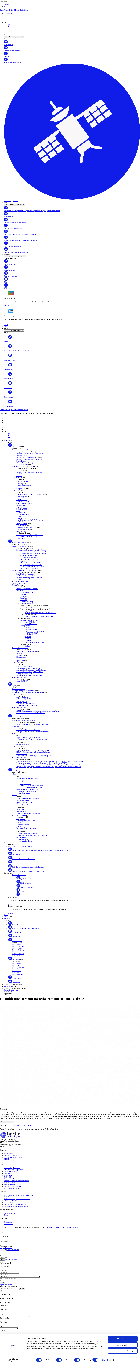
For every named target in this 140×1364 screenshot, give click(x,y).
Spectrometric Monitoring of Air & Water (29, 672)
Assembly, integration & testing (26, 833)
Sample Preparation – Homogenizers (24, 450)
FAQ (5, 288)
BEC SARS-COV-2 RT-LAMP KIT (28, 537)
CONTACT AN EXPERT (23, 1125)
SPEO (22, 780)
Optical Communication (24, 782)
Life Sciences (8, 45)
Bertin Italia (16, 972)
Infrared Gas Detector (11, 1179)
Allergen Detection (22, 529)
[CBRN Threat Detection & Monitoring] (6, 250)
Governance (8, 369)
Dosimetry (19, 590)
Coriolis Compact (22, 481)
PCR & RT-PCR (21, 509)
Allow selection (122, 1345)
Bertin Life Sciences (18, 950)
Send (2, 1259)
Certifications (8, 406)
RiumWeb (23, 600)
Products (7, 440)
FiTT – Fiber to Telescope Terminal (32, 787)
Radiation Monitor (10, 1182)
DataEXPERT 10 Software (29, 559)
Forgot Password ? (6, 1248)
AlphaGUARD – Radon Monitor (31, 565)
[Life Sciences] (6, 43)
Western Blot (20, 513)
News (6, 915)
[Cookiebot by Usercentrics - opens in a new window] (13, 1360)
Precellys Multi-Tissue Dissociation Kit (29, 459)
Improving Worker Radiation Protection (29, 675)
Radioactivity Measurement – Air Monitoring (31, 670)
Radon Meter (8, 1175)
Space (14, 774)
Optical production (22, 839)
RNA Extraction (21, 500)
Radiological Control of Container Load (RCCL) (40, 613)
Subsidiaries (8, 388)
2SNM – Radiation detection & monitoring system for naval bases (37, 711)
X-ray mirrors (20, 819)
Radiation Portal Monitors (24, 603)
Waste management (18, 583)
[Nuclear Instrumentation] (6, 49)
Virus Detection (21, 525)
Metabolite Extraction (23, 501)
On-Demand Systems (19, 531)
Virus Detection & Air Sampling (26, 705)
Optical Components (23, 793)
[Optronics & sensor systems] (6, 227)
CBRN (6, 57)
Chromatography (21, 518)
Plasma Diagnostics (22, 800)
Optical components (22, 744)
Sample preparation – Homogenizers (16, 1206)
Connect (3, 1250)
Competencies (16, 830)
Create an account (13, 1250)
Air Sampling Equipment (12, 1168)
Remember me (7, 1246)
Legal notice (49, 1227)
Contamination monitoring (29, 620)
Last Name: (3, 1310)
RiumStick (28, 637)
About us (7, 342)
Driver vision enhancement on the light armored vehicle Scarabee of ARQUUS (42, 763)
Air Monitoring (17, 477)
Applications (16, 490)
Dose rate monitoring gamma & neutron (29, 578)
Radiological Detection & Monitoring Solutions (27, 692)
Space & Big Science (11, 201)
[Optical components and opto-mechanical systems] (6, 233)
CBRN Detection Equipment (13, 1170)
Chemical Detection (18, 689)
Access (10, 904)
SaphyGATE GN (30, 611)
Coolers (18, 826)
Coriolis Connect (21, 487)
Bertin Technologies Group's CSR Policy (17, 351)
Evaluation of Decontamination (26, 527)
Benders (19, 822)
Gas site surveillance (10, 1202)
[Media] (6, 280)
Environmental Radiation (12, 1188)
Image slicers (20, 809)
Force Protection (21, 754)
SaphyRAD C (29, 622)
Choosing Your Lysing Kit (24, 503)
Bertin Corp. (16, 965)
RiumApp (23, 598)
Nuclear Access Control (24, 666)
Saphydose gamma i (27, 592)
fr (8, 26)
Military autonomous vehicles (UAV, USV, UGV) (32, 750)
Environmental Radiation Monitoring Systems (31, 550)
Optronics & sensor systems (13, 228)
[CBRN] (6, 55)
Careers (6, 5)
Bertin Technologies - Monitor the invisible (14, 10)
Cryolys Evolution (22, 465)
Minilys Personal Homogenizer (26, 463)
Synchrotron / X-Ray (19, 815)
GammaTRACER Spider (28, 555)
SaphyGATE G (30, 607)
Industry (3, 1326)
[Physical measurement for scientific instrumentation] (6, 238)
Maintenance (20, 657)
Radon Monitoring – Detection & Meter (29, 563)
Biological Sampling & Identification (24, 691)
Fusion (14, 795)
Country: (3, 1314)
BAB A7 (19, 579)
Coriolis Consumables (23, 485)
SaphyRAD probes (31, 624)
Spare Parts (20, 661)
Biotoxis (19, 476)
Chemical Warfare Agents (12, 1186)
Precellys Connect (22, 455)
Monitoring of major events (25, 703)
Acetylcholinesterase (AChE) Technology (29, 494)
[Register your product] (6, 274)
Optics (14, 733)
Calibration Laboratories (20, 581)
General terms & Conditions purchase (66, 1227)
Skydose (23, 594)
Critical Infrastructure (23, 700)
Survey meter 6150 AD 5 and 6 (35, 631)
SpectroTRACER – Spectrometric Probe (33, 552)
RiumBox (23, 596)
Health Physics (17, 585)
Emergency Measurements (25, 674)
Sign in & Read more (7, 1122)
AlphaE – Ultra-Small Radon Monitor (32, 566)
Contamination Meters (11, 990)
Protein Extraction (22, 498)
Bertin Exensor (17, 948)
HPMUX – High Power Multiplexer (32, 785)
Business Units (9, 378)
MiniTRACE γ (29, 635)
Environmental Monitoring (21, 546)
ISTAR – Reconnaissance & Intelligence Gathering (33, 752)
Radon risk (7, 1177)
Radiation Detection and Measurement (16, 1181)
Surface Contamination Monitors (27, 589)
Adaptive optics (25, 784)
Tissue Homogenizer (10, 1171)
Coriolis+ (19, 483)
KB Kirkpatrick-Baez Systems (26, 821)
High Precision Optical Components (28, 798)
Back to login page (11, 1259)
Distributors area (9, 270)
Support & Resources (19, 875)
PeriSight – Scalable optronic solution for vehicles (32, 732)
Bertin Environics (18, 946)
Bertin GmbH (16, 971)
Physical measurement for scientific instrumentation (20, 240)
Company (3, 1330)
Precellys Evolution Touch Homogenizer (29, 453)
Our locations (8, 397)
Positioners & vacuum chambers (26, 828)
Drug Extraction (21, 505)
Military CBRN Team (23, 698)
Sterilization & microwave (12, 246)
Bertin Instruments (18, 952)
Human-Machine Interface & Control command (31, 835)
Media (6, 282)
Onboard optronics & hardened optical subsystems (32, 739)
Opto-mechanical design (24, 841)
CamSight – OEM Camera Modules (28, 730)
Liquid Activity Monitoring (25, 574)
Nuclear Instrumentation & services (15, 223)
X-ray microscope (22, 804)
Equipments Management (24, 659)
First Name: (4, 1306)
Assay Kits (19, 470)
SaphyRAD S (29, 627)
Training (19, 653)
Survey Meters (25, 626)
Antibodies (19, 474)
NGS (18, 511)
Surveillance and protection (13, 1157)
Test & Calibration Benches (25, 802)
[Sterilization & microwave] (6, 244)
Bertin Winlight (17, 955)
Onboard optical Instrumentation (26, 791)
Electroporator (21, 538)
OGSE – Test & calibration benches (28, 737)
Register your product (11, 276)
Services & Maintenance (20, 648)
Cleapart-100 (20, 489)
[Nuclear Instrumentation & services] (6, 221)
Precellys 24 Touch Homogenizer (27, 457)
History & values (9, 360)
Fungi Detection (21, 524)
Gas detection (8, 1173)
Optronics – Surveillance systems (15, 1204)
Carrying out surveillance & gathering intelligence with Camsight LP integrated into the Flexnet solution (49, 761)
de (9, 28)
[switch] (59, 1360)
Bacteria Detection (22, 496)
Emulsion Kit (20, 507)
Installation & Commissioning (26, 651)
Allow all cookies (123, 1339)
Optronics (15, 726)
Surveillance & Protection (12, 62)
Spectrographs (21, 811)
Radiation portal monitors (12, 1197)
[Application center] (6, 262)
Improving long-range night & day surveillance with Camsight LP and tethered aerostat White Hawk (48, 767)
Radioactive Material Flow (12, 1184)
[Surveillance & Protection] (6, 61)
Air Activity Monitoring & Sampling (28, 576)
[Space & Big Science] (72, 199)
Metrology (19, 655)
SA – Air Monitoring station (29, 557)
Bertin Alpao (16, 944)
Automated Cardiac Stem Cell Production (29, 535)
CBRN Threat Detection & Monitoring (16, 252)
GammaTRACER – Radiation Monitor (33, 554)
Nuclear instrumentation (12, 1155)
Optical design (21, 837)
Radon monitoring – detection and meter (17, 1199)
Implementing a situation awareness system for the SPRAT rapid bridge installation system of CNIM (48, 765)
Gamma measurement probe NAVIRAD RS (30, 713)
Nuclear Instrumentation (12, 51)
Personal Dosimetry (26, 602)
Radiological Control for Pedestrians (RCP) (39, 616)
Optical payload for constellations (27, 778)
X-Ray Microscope (22, 824)
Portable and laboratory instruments (36, 642)
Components (16, 741)
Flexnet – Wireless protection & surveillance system (33, 724)
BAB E (22, 561)
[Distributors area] (6, 268)
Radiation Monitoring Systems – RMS (24, 570)
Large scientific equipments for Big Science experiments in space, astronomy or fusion (32, 211)
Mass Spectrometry (22, 514)
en (9, 24)
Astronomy (16, 806)
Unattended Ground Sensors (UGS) (23, 720)
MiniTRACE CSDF (31, 633)
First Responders (21, 702)
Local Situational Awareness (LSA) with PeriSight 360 (34, 756)
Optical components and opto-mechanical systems (20, 234)
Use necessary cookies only (123, 1351)
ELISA (18, 516)
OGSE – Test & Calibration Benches (28, 789)
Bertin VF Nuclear (18, 954)
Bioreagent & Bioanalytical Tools (23, 466)
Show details (106, 1360)
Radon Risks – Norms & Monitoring (28, 668)
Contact (6, 917)
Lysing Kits (20, 461)
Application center (10, 264)
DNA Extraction (21, 522)
